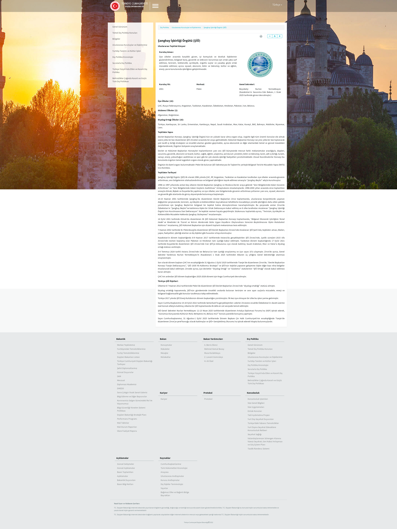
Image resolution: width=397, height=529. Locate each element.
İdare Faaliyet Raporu (127, 431)
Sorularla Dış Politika (122, 63)
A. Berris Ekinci (210, 345)
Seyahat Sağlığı (254, 434)
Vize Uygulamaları (256, 407)
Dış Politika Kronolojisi (122, 57)
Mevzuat (121, 380)
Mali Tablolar (123, 422)
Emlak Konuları (255, 411)
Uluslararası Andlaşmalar (172, 476)
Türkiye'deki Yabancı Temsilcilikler (263, 423)
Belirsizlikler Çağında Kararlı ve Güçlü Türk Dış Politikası (129, 80)
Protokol (207, 392)
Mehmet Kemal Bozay (214, 349)
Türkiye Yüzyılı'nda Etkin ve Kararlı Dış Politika (129, 71)
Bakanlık (120, 338)
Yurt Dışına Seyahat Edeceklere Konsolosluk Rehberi (262, 429)
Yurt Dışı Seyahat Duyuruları (261, 419)
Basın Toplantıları (125, 472)
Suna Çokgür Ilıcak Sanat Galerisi (132, 392)
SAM (119, 376)
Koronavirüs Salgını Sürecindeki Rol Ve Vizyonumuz (134, 402)
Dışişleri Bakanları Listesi (128, 357)
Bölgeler (116, 38)
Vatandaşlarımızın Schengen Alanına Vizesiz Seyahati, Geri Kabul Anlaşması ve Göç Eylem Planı (265, 441)
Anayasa (164, 472)
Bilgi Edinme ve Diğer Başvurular (132, 396)
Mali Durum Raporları (127, 426)
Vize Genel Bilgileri (256, 403)
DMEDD (120, 388)
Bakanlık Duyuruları (126, 480)
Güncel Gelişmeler (125, 464)
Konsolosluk (253, 392)
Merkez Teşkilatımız (126, 345)
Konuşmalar (166, 345)
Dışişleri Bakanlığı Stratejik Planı (131, 414)
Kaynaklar (165, 458)
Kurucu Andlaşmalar (170, 480)
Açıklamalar (122, 458)
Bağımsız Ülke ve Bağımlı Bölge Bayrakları (175, 494)
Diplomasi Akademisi (126, 384)
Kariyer (163, 392)
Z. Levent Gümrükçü (213, 357)
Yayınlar (164, 488)
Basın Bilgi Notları (125, 484)
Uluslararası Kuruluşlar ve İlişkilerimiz (129, 44)
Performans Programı (127, 418)
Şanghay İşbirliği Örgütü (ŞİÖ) (215, 27)
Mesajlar (164, 353)
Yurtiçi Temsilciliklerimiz (128, 353)
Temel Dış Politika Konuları (124, 32)
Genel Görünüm (119, 26)
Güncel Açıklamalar (126, 468)
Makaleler (165, 349)
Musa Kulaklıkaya (212, 353)
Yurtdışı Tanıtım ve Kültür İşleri (126, 51)
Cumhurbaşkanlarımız (171, 464)
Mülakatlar (166, 357)
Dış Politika (164, 27)
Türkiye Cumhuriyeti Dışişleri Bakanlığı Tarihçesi (134, 363)
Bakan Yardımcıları (213, 338)
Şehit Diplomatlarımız (127, 368)
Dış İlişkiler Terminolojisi (172, 484)
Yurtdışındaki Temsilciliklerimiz (131, 349)
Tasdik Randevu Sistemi (258, 448)
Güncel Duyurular (125, 372)
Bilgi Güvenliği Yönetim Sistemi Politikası (131, 409)
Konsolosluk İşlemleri (258, 399)
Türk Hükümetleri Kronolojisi (174, 468)
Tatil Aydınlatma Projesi (259, 415)
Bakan (163, 338)
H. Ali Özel (208, 361)
